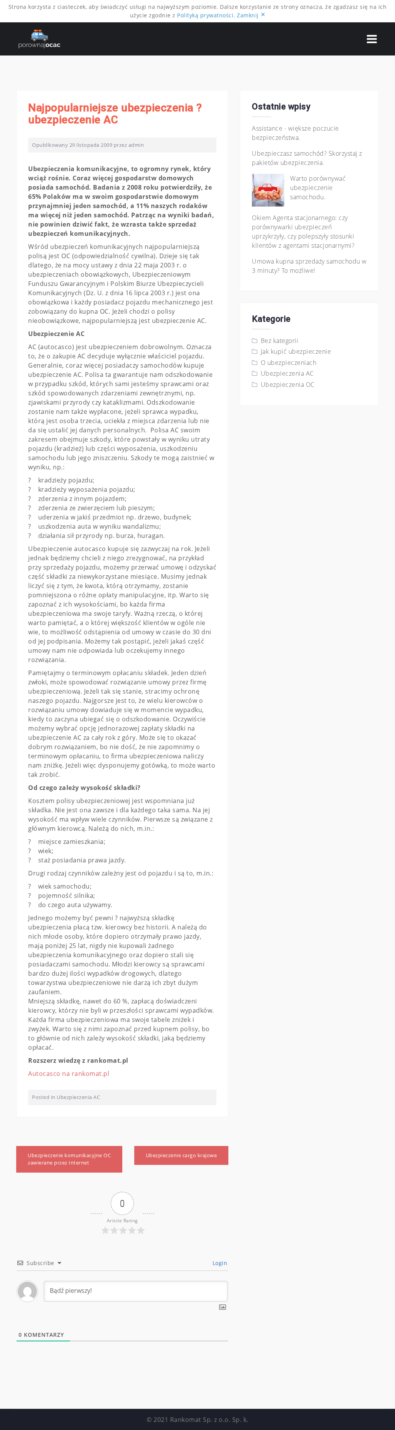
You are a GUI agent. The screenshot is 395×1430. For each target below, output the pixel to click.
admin (136, 144)
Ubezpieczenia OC (288, 384)
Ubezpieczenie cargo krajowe (181, 1155)
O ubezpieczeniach (289, 362)
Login (219, 1263)
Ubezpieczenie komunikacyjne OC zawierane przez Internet (69, 1159)
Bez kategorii (280, 340)
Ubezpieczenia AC (78, 1097)
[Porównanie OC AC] (39, 38)
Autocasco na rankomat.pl (68, 1073)
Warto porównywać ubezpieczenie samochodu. (318, 187)
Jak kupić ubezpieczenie (296, 351)
